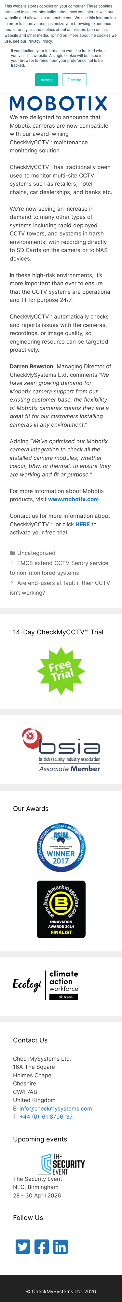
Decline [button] (74, 79)
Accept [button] (47, 79)
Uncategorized (36, 553)
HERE (82, 524)
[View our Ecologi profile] (45, 986)
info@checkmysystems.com (56, 1108)
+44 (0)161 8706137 (46, 1116)
